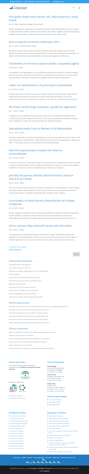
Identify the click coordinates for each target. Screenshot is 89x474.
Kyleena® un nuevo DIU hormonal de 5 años (22, 287)
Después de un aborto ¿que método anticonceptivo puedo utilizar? (36, 332)
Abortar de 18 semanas (16, 438)
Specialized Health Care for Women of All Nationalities (40, 128)
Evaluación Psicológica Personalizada (59, 423)
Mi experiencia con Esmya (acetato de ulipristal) (23, 290)
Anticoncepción (25, 46)
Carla (10, 348)
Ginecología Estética (54, 404)
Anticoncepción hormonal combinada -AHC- (34, 42)
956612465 (45, 1)
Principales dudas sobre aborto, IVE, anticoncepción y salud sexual (29, 310)
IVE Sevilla (48, 468)
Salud (36, 24)
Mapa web (56, 457)
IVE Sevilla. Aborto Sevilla (54, 380)
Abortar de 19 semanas (16, 441)
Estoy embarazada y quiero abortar (59, 421)
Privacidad (48, 457)
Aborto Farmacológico (55, 399)
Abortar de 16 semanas (16, 433)
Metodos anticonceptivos (56, 438)
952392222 (18, 1)
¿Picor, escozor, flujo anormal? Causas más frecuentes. (40, 225)
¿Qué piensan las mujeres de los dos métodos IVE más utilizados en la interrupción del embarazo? (38, 306)
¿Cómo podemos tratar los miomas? (20, 268)
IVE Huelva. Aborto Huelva (17, 426)
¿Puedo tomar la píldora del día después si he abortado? (26, 297)
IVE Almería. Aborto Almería (18, 416)
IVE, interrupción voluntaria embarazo (59, 435)
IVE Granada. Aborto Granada (18, 423)
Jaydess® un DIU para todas (17, 284)
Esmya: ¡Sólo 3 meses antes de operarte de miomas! (24, 277)
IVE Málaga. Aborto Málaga (54, 372)
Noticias (29, 457)
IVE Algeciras (33, 468)
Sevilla (41, 24)
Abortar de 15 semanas (16, 431)
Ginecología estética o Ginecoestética (59, 426)
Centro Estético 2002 (54, 402)
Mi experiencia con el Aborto (24, 335)
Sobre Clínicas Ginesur (16, 395)
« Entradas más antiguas (18, 247)
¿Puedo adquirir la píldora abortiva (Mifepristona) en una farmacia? (29, 323)
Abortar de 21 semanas (16, 446)
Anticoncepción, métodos (56, 416)
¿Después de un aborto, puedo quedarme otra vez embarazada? (28, 271)
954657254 (31, 1)
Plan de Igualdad (39, 457)
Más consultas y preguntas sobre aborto (60, 451)
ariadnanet (46, 471)
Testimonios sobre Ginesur (18, 398)
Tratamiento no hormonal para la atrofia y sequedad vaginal (44, 63)
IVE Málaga (41, 468)
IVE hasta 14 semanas (55, 428)
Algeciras (23, 24)
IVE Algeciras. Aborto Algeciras (55, 389)
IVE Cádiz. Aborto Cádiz (17, 418)
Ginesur (11, 332)
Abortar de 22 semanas (16, 448)
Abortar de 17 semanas (16, 436)
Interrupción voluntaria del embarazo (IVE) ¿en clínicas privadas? (28, 313)
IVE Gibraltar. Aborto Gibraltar (55, 391)
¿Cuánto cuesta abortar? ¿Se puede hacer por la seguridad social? (28, 316)
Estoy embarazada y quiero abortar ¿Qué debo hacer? (25, 281)
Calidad (23, 457)
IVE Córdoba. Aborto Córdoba (18, 421)
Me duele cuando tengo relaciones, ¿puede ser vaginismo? (42, 107)
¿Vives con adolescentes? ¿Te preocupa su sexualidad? (40, 85)
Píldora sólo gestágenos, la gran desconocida (22, 294)
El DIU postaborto (14, 274)
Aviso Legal (16, 457)
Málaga (30, 24)
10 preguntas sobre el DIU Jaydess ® (20, 265)
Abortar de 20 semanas (16, 443)
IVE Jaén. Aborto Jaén (16, 428)
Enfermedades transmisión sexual (58, 418)
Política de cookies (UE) (68, 457)
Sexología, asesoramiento (56, 440)
